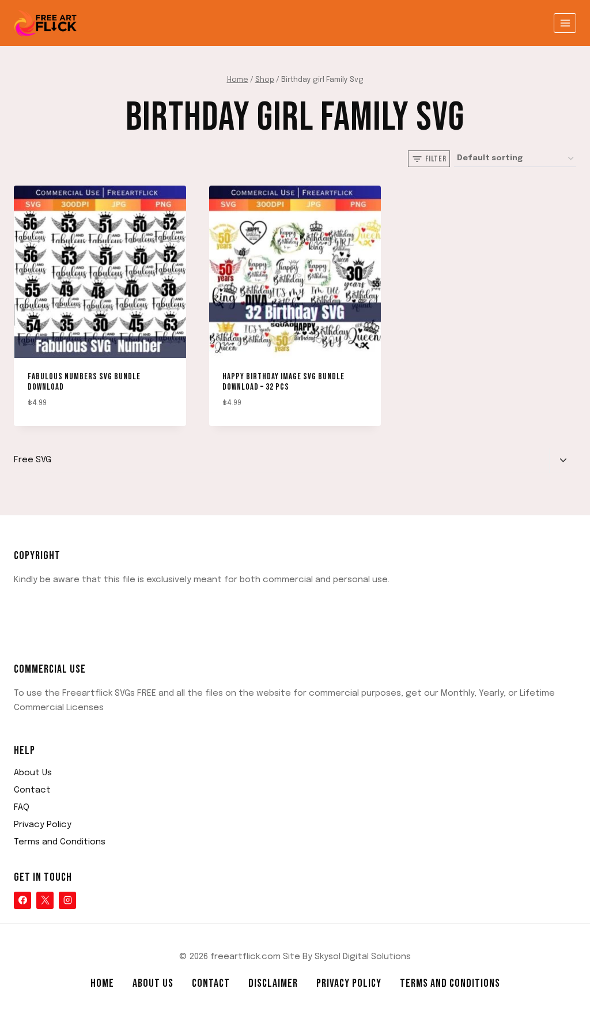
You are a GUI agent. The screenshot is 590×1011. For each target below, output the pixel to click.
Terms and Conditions (59, 842)
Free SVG (32, 460)
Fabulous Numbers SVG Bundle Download (84, 382)
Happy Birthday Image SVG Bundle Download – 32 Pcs (283, 382)
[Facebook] (22, 900)
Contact (32, 790)
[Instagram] (67, 900)
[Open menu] (565, 22)
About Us (33, 773)
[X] (45, 900)
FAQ (21, 807)
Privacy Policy (42, 824)
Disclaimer (273, 983)
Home (102, 983)
